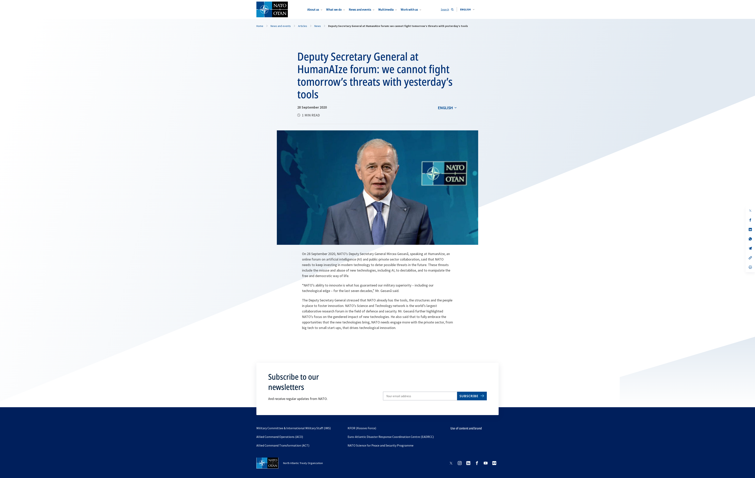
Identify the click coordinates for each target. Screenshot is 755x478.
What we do (334, 9)
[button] (467, 9)
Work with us (409, 9)
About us (313, 9)
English (445, 107)
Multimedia (386, 9)
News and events (360, 9)
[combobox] (467, 9)
